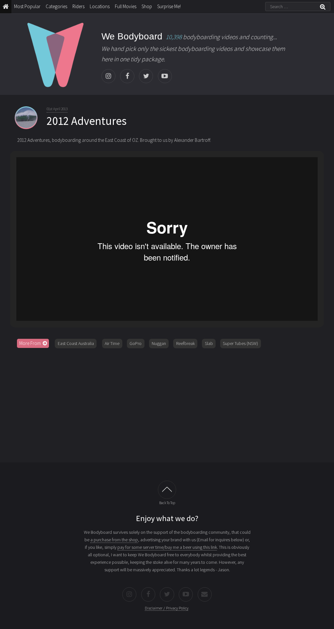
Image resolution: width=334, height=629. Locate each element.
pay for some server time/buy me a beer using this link (167, 547)
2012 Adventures (87, 121)
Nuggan (159, 343)
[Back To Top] (167, 490)
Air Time (112, 343)
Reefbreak (185, 343)
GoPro (135, 343)
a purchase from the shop (114, 540)
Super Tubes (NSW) (240, 343)
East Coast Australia (76, 343)
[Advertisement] (167, 403)
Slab (209, 343)
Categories (56, 6)
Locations (100, 6)
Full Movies (125, 6)
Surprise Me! (169, 6)
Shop (147, 6)
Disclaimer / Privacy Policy (166, 608)
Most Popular (27, 6)
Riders (78, 6)
